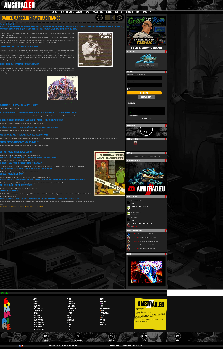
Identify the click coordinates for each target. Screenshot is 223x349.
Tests (69, 327)
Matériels (36, 315)
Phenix (147, 310)
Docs (102, 318)
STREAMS (95, 12)
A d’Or (102, 322)
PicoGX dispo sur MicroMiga (147, 245)
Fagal (148, 312)
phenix (135, 226)
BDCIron (144, 312)
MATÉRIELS (79, 12)
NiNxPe (163, 314)
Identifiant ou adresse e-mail (136, 75)
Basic (102, 311)
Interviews (36, 304)
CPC (102, 304)
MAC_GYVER (157, 314)
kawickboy (138, 313)
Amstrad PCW (38, 327)
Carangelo (162, 316)
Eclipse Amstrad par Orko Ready (146, 234)
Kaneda (136, 245)
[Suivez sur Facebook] (20, 346)
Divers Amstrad (39, 329)
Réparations (71, 311)
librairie (138, 12)
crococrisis (136, 209)
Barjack (61, 346)
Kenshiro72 (144, 314)
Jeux (68, 322)
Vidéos (69, 318)
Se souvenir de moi (135, 89)
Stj (133, 203)
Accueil (54, 12)
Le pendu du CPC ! (136, 212)
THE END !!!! (134, 218)
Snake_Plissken (141, 316)
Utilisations (71, 304)
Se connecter (146, 119)
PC (102, 306)
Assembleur (105, 313)
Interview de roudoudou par (146, 48)
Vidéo (101, 12)
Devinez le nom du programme (139, 206)
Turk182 (154, 316)
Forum (62, 12)
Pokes (69, 329)
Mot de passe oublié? (133, 115)
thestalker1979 (148, 316)
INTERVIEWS (69, 12)
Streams (69, 315)
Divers (145, 12)
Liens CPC (103, 325)
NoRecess (137, 315)
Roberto (158, 315)
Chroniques (129, 12)
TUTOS (87, 12)
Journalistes (38, 311)
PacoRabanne (144, 315)
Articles (70, 325)
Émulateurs (70, 320)
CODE (116, 12)
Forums (35, 301)
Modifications (72, 308)
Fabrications (72, 306)
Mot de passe (131, 82)
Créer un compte (146, 97)
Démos (102, 299)
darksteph (136, 241)
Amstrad (37, 306)
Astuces (70, 301)
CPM (102, 315)
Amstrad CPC (38, 318)
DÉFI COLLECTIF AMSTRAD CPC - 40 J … (142, 223)
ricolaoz (153, 315)
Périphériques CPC (39, 322)
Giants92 (157, 313)
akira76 (136, 322)
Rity (135, 234)
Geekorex (138, 309)
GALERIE (122, 12)
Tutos (69, 299)
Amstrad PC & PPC (39, 325)
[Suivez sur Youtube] (22, 346)
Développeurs (38, 308)
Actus (35, 299)
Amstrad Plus (38, 320)
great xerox (162, 313)
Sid (136, 316)
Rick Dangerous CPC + (137, 200)
